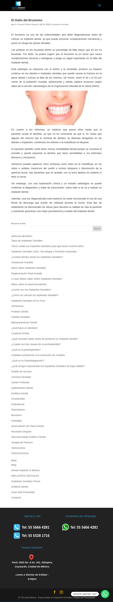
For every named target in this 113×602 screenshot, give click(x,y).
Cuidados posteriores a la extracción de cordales (38, 355)
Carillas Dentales (20, 317)
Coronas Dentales (21, 377)
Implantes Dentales (60, 24)
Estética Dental (19, 393)
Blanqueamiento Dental (24, 322)
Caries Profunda (20, 382)
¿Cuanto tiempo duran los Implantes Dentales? (37, 257)
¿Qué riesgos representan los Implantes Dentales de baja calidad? (48, 366)
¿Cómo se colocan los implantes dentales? (35, 295)
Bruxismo (16, 415)
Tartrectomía (18, 448)
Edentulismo (18, 409)
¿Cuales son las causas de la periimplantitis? (36, 344)
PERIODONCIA (20, 453)
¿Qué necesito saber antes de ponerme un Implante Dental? (44, 339)
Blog (13, 465)
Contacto (16, 497)
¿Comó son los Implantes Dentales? (31, 289)
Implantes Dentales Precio (25, 481)
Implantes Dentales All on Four (28, 300)
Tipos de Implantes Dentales (27, 240)
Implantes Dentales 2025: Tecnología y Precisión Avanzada (43, 251)
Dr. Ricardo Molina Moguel (26, 24)
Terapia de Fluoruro (22, 442)
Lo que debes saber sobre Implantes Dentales (36, 278)
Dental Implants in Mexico (25, 470)
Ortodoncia (17, 306)
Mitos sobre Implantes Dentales (28, 268)
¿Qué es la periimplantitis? (26, 349)
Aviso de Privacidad (84, 597)
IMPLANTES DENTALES (25, 475)
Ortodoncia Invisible (22, 262)
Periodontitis (18, 398)
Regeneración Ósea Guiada (26, 273)
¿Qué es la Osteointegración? (27, 360)
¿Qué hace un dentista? (24, 328)
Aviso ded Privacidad (22, 492)
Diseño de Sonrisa (21, 371)
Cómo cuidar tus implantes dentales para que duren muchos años (47, 246)
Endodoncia (17, 404)
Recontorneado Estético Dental (28, 437)
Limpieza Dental (20, 333)
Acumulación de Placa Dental (27, 426)
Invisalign (16, 420)
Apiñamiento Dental (22, 388)
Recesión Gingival (21, 431)
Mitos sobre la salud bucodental (28, 284)
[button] (105, 594)
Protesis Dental (19, 311)
